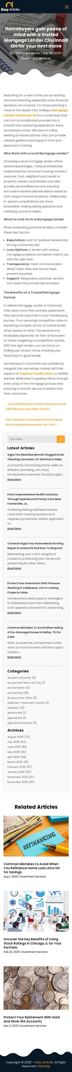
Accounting (14, 693)
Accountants (15, 688)
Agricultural (14, 718)
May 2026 (13, 752)
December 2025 (17, 777)
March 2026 (15, 762)
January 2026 (16, 772)
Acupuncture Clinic (19, 698)
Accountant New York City (24, 683)
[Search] (61, 439)
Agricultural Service (19, 723)
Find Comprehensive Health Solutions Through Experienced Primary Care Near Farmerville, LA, (34, 499)
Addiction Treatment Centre (25, 703)
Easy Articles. (44, 1062)
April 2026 (13, 757)
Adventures (14, 713)
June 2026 (14, 747)
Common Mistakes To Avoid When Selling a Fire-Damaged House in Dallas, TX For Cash (35, 632)
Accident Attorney (19, 678)
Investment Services (36, 58)
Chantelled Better (27, 53)
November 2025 (17, 782)
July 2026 (13, 742)
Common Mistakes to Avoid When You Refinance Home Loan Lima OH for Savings (32, 868)
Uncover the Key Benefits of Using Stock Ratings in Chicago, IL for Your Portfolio (32, 943)
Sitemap (44, 1066)
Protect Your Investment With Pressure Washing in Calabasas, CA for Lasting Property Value (33, 587)
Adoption (13, 708)
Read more (21, 480)
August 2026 (15, 737)
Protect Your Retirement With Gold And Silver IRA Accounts (32, 1019)
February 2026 (16, 767)
